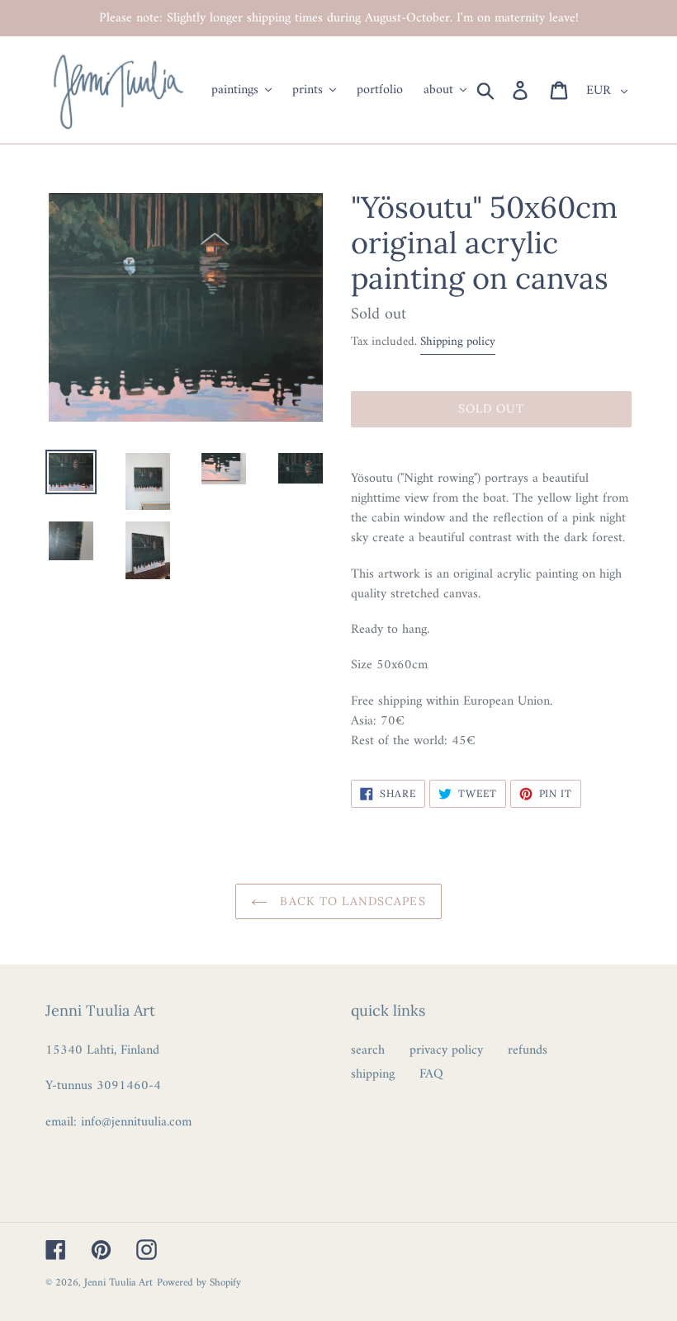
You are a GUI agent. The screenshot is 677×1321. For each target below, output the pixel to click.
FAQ (431, 1074)
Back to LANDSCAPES (350, 901)
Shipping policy (457, 342)
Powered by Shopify (199, 1282)
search (368, 1050)
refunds (527, 1050)
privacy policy (446, 1050)
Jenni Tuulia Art (118, 1282)
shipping (373, 1074)
